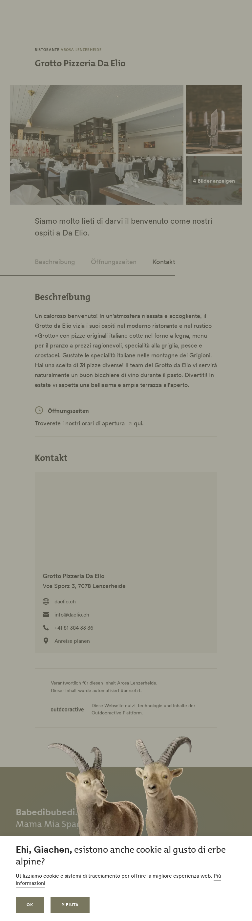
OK (30, 904)
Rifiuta (70, 904)
